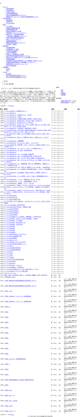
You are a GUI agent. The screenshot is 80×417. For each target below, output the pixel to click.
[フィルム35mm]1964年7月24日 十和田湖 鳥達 (17, 207)
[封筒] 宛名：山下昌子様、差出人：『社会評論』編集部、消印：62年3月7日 (25, 275)
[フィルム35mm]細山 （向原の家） (14, 267)
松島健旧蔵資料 (10, 59)
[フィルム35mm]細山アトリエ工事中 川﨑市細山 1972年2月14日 (22, 216)
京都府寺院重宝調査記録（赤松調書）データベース (20, 62)
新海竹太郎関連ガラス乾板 (13, 31)
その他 (5, 72)
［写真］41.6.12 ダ (9, 411)
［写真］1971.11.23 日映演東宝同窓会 (15, 359)
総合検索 (8, 73)
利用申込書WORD (66, 101)
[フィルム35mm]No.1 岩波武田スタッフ (15, 111)
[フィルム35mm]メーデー (11, 240)
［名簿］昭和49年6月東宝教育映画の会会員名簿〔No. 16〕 (20, 280)
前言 (62, 90)
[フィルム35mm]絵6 (9, 226)
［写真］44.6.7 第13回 (10, 400)
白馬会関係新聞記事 (12, 13)
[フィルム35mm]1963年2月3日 (12, 199)
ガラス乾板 (9, 26)
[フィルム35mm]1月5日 (10, 195)
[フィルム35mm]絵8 (9, 228)
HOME (6, 81)
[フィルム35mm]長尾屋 (10, 238)
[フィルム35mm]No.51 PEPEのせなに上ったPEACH (18, 122)
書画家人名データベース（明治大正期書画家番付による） (22, 16)
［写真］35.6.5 (8, 390)
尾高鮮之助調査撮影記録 (13, 28)
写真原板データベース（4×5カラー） (16, 33)
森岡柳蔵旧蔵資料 (11, 41)
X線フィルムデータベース (13, 39)
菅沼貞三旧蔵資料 (11, 65)
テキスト (5, 7)
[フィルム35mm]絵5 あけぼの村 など (15, 222)
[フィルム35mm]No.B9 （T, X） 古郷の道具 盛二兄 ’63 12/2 (22, 179)
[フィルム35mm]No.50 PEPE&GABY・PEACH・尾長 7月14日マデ (23, 120)
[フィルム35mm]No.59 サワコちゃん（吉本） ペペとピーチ (21, 143)
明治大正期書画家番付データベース (16, 15)
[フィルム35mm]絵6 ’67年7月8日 (13, 224)
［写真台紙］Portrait (9, 277)
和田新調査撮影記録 (12, 29)
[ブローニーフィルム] (10, 273)
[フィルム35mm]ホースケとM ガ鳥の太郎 (16, 271)
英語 (7, 70)
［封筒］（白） (8, 291)
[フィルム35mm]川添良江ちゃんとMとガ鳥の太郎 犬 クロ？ (21, 269)
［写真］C (7, 364)
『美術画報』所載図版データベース (16, 36)
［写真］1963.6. (8, 406)
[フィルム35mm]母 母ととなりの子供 (14, 242)
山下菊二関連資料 (11, 52)
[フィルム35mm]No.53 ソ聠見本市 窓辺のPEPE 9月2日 (20, 128)
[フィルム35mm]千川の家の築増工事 (14, 259)
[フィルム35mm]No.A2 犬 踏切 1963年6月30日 (18, 150)
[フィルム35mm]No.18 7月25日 (13, 117)
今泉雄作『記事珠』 (12, 44)
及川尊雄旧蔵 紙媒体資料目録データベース (18, 55)
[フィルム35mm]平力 (9, 263)
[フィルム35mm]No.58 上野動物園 (14, 141)
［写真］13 (7, 306)
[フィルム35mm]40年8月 (10, 214)
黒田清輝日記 (10, 10)
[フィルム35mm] (8, 246)
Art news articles (10, 23)
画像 (4, 24)
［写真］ (6, 312)
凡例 (62, 91)
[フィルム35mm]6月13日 (10, 197)
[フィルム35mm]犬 (9, 257)
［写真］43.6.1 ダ (9, 395)
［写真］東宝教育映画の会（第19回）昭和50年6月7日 (19, 379)
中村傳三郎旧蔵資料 (12, 51)
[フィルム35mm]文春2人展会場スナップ (15, 244)
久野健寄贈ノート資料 (12, 49)
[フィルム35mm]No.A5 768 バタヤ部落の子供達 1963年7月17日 (22, 156)
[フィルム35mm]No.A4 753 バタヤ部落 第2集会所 (19, 154)
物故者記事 (9, 20)
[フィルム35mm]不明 (9, 261)
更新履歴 (63, 95)
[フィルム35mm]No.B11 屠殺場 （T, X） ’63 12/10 (19, 183)
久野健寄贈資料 (10, 47)
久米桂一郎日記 (10, 12)
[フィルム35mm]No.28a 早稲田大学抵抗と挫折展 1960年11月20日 (23, 118)
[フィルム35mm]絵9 (9, 230)
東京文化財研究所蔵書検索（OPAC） (16, 77)
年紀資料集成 (10, 8)
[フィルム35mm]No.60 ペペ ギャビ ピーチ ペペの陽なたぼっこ (23, 148)
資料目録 (5, 46)
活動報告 (5, 67)
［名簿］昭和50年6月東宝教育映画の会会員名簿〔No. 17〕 (20, 286)
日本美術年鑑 (7, 18)
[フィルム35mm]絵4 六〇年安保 (13, 220)
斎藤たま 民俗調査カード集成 (15, 54)
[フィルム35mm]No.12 (10, 113)
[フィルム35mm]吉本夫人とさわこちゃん (15, 234)
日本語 (8, 69)
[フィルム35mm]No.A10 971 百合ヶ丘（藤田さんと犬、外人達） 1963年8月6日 (27, 167)
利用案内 (63, 93)
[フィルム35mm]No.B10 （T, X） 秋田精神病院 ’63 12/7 (20, 181)
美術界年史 (9, 21)
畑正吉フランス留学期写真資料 (15, 34)
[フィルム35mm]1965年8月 (11, 209)
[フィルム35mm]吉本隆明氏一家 (13, 236)
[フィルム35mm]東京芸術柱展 (12, 248)
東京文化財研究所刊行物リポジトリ (16, 75)
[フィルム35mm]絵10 (9, 232)
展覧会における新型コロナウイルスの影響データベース (22, 57)
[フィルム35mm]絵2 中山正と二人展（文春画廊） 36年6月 (21, 218)
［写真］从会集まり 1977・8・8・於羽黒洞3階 (17, 296)
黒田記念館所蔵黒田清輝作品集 (15, 37)
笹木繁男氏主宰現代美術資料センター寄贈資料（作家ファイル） (24, 60)
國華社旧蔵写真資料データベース (15, 42)
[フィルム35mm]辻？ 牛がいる (13, 265)
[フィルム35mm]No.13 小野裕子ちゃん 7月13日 (18, 115)
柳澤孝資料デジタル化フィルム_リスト (17, 64)
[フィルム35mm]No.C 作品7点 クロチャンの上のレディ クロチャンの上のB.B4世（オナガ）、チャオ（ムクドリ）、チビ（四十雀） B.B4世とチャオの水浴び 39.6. (27, 187)
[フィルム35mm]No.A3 (10, 152)
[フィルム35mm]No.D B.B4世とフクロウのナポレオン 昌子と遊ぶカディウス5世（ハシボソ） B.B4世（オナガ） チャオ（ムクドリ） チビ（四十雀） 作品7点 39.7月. (27, 192)
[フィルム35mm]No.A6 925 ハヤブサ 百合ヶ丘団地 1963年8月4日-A (24, 158)
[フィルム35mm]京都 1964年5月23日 (14, 205)
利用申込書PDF (65, 102)
